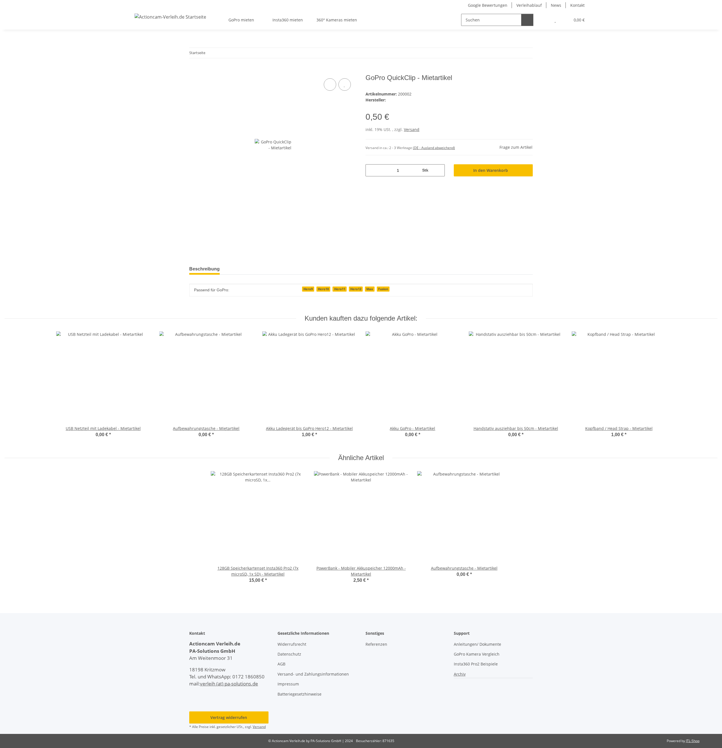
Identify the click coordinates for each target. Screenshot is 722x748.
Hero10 (323, 289)
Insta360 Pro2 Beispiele (476, 664)
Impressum (288, 684)
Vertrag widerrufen (228, 717)
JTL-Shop (692, 740)
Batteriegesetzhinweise (300, 694)
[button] (544, 20)
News (556, 5)
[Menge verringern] (372, 170)
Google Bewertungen (487, 5)
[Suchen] (527, 20)
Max (369, 289)
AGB (281, 664)
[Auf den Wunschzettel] (344, 84)
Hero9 (308, 289)
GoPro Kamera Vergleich (476, 654)
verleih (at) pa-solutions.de (229, 683)
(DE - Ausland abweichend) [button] (434, 147)
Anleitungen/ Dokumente (477, 644)
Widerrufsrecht (292, 644)
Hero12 (355, 289)
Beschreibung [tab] (204, 269)
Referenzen (376, 644)
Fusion (383, 289)
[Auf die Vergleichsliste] (330, 84)
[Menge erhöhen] (438, 170)
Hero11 (339, 289)
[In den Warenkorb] (193, 71)
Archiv (460, 674)
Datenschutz (289, 654)
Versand (411, 129)
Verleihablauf (529, 5)
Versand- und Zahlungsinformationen (313, 674)
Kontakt (577, 5)
